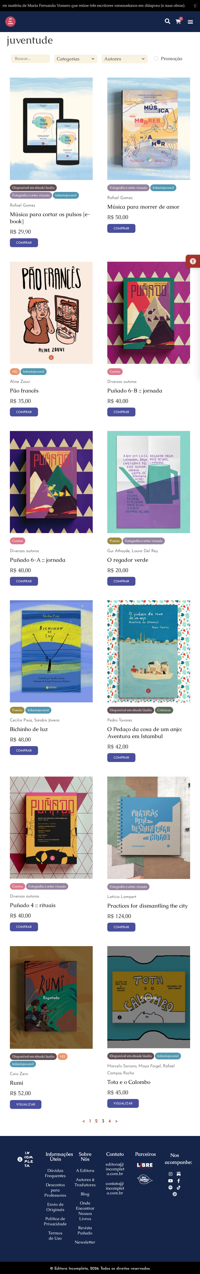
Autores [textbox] (112, 59)
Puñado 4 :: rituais (32, 905)
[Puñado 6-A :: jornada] (51, 531)
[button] (190, 21)
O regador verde (127, 559)
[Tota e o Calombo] (148, 1047)
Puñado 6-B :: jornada (134, 390)
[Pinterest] (174, 1194)
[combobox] (75, 59)
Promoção (171, 58)
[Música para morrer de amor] (148, 178)
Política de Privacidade (55, 1221)
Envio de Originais (55, 1207)
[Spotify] (170, 1187)
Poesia (115, 541)
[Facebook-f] (178, 1180)
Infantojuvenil (66, 195)
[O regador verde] (148, 531)
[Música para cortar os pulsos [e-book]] (51, 178)
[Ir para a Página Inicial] (24, 21)
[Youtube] (170, 1180)
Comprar (24, 243)
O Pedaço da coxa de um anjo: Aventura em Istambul (144, 733)
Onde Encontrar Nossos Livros (85, 1210)
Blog (85, 1194)
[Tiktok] (178, 1187)
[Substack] (178, 1174)
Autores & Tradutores (85, 1182)
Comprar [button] (121, 228)
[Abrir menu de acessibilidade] (193, 261)
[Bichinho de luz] (51, 701)
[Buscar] (167, 21)
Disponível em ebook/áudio (33, 187)
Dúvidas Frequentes (55, 1173)
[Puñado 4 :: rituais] (51, 877)
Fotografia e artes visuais (31, 195)
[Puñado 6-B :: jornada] (148, 362)
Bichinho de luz (29, 729)
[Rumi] (51, 1047)
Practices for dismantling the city (147, 905)
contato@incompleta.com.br (115, 1188)
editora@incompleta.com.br (115, 1168)
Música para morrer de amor (143, 206)
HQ (14, 371)
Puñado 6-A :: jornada (37, 559)
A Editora (85, 1170)
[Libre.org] (145, 1165)
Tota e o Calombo (128, 1081)
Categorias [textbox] (68, 59)
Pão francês (24, 390)
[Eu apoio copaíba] (145, 1179)
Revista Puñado (85, 1230)
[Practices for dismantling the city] (148, 877)
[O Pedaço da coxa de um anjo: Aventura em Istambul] (148, 701)
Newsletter (85, 1242)
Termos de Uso (55, 1235)
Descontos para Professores (55, 1190)
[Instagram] (170, 1174)
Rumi (16, 1082)
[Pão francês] (51, 362)
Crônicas (164, 710)
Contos (115, 371)
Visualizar (25, 1104)
